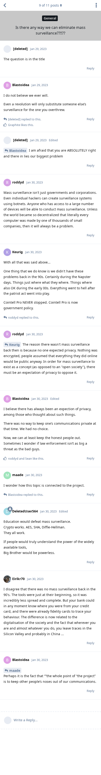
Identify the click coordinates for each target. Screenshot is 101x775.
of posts (49, 5)
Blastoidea (17, 150)
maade (14, 670)
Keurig (14, 344)
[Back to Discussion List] (4, 5)
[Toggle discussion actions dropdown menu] (96, 5)
